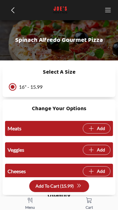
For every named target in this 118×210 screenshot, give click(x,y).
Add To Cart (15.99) (55, 186)
